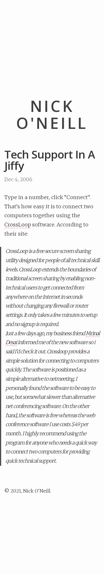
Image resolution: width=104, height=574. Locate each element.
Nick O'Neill (52, 115)
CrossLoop (17, 225)
